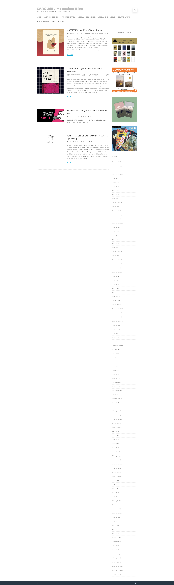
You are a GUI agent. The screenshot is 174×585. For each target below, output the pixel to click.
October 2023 (115, 170)
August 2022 (115, 227)
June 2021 (114, 284)
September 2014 (116, 398)
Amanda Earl (71, 33)
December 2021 (116, 260)
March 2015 (115, 378)
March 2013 (115, 451)
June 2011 (114, 521)
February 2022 (116, 251)
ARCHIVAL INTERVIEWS (69, 17)
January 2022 (115, 255)
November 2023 (116, 166)
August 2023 (115, 178)
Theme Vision (52, 583)
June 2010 (115, 545)
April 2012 (114, 492)
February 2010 (116, 558)
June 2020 (115, 333)
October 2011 (115, 509)
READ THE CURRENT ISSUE (51, 17)
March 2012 (115, 496)
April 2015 (114, 374)
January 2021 (115, 304)
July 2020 (114, 329)
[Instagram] (38, 2)
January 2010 (115, 562)
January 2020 (115, 337)
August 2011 (115, 517)
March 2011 (115, 533)
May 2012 (114, 488)
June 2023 (115, 186)
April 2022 (115, 243)
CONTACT (61, 22)
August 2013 (115, 431)
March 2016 (115, 362)
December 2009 (116, 566)
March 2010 (115, 554)
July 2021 (114, 280)
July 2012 (114, 480)
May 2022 (114, 239)
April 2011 (114, 529)
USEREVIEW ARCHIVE (43, 22)
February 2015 (116, 382)
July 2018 (114, 341)
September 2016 (116, 345)
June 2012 (114, 484)
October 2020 (115, 317)
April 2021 (114, 292)
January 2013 (115, 460)
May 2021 (114, 288)
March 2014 (115, 407)
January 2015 (115, 386)
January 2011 (115, 537)
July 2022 (114, 231)
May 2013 (114, 443)
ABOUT (39, 17)
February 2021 (116, 300)
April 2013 (114, 447)
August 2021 (115, 276)
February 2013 (116, 456)
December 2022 (116, 210)
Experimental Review (99, 33)
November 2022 (116, 215)
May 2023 (114, 190)
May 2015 (114, 370)
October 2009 (116, 574)
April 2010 (115, 550)
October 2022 (115, 219)
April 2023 (115, 194)
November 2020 (116, 313)
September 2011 (116, 513)
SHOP (53, 22)
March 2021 (115, 296)
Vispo (84, 116)
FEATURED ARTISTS (124, 17)
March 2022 (115, 247)
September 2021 (116, 272)
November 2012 (116, 468)
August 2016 (115, 349)
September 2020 (116, 321)
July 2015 (114, 366)
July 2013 (114, 435)
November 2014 (116, 390)
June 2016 (115, 353)
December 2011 (116, 505)
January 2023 (115, 206)
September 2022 (116, 223)
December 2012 (116, 464)
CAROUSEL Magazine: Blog (60, 9)
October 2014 (115, 394)
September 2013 (116, 427)
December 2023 (116, 161)
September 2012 (116, 476)
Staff (69, 116)
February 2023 (116, 202)
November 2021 (116, 264)
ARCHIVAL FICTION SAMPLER (106, 17)
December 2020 (116, 309)
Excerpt (85, 141)
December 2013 (116, 415)
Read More (70, 54)
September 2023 (116, 174)
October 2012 (115, 472)
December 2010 (116, 541)
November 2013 (116, 419)
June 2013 (114, 439)
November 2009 (116, 570)
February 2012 (116, 500)
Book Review (90, 33)
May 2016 (114, 358)
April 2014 (115, 402)
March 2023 (115, 198)
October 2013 (115, 423)
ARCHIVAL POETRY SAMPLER (87, 17)
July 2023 (114, 182)
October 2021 (115, 268)
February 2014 (116, 411)
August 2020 (115, 325)
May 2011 (114, 525)
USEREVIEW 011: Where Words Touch (84, 30)
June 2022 (115, 235)
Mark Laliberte (70, 74)
